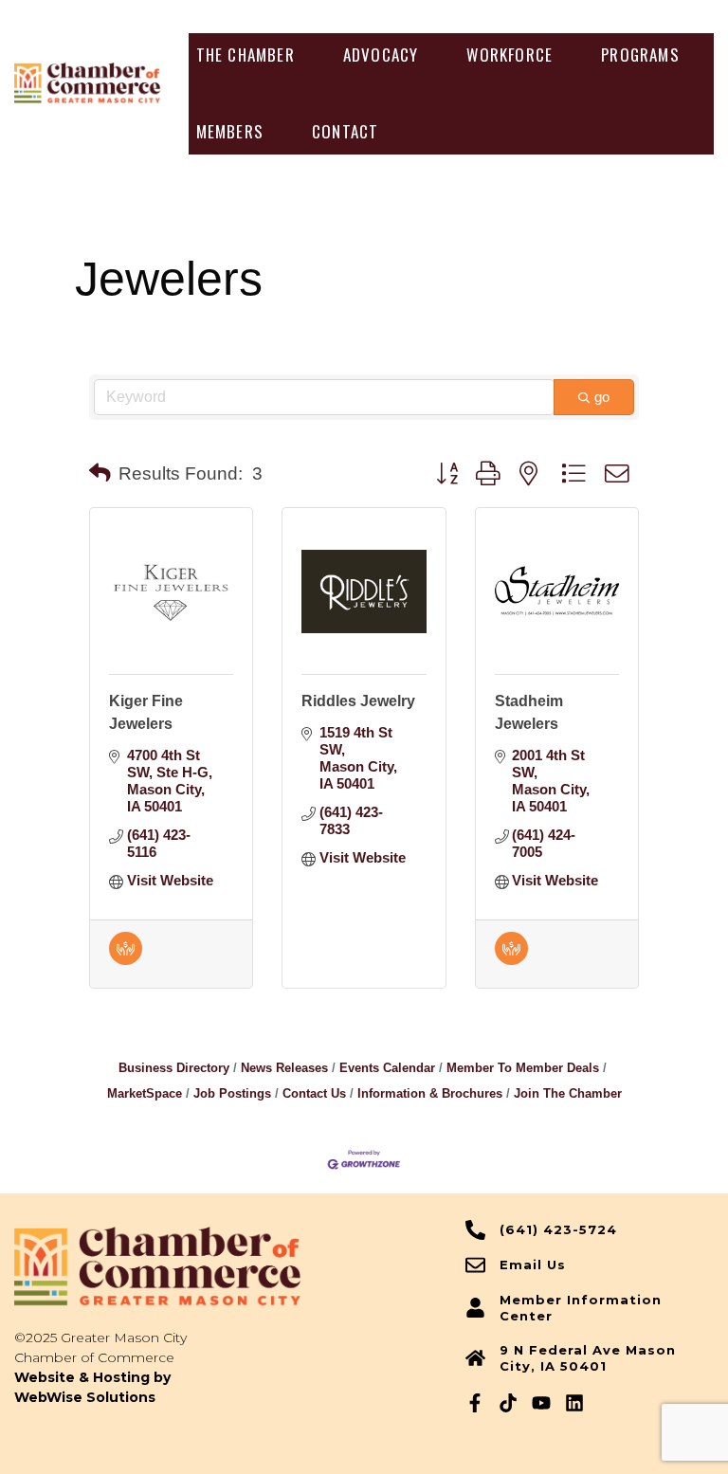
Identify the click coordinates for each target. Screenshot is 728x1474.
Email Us (533, 1264)
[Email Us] (475, 1265)
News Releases (284, 1068)
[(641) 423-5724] (475, 1230)
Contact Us (314, 1093)
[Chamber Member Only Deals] (125, 960)
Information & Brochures (429, 1093)
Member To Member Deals (522, 1068)
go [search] (602, 397)
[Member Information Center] (475, 1308)
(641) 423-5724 (558, 1229)
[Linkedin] (574, 1402)
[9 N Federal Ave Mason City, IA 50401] (475, 1358)
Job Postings (232, 1093)
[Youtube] (541, 1402)
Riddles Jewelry (358, 701)
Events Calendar (387, 1068)
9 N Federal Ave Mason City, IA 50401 (588, 1358)
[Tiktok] (508, 1402)
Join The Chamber (568, 1093)
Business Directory (173, 1068)
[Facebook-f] (474, 1402)
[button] (245, 55)
